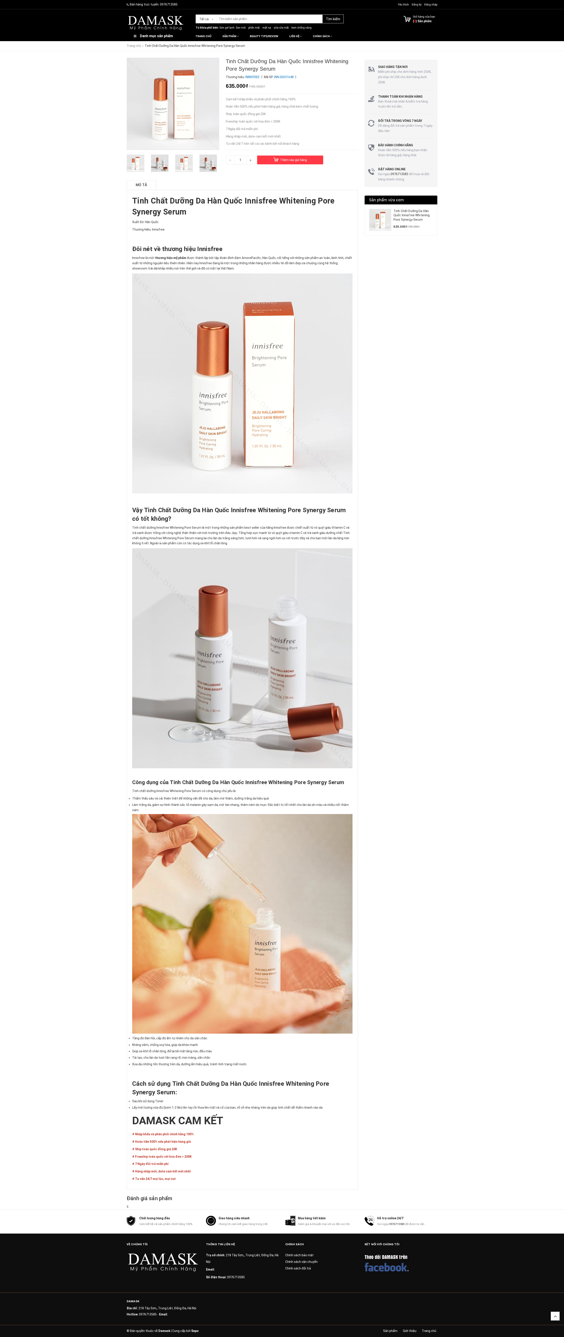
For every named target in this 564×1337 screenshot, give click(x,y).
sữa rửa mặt (281, 27)
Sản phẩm (229, 36)
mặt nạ (266, 27)
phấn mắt (254, 27)
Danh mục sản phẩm (156, 36)
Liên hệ (294, 36)
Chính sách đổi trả (298, 1268)
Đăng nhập (430, 4)
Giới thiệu (409, 1331)
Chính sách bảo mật (299, 1255)
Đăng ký (416, 4)
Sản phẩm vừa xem (386, 200)
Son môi (241, 27)
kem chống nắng (301, 27)
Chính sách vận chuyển (301, 1262)
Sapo (195, 1331)
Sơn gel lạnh (226, 27)
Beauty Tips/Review (264, 36)
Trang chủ (203, 36)
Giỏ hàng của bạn (424, 16)
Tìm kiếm (333, 19)
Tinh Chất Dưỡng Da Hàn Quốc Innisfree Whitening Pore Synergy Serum (411, 215)
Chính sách (321, 36)
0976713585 (169, 4)
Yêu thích (404, 4)
